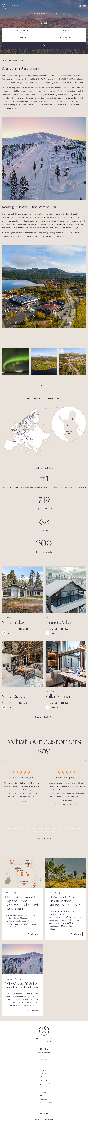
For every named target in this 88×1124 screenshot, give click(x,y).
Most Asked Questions (44, 1102)
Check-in (23, 37)
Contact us (44, 1059)
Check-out (65, 37)
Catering (44, 1099)
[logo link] (44, 1034)
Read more (33, 934)
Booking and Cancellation (43, 1084)
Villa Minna (57, 696)
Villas (44, 1092)
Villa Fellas (13, 622)
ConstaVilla (58, 622)
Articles (44, 1077)
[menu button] (84, 6)
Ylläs (6, 617)
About (44, 1073)
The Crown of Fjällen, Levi (66, 777)
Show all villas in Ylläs (44, 717)
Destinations (13, 60)
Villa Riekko (15, 696)
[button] (41, 385)
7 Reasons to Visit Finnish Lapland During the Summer (64, 901)
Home (4, 60)
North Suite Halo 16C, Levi (21, 777)
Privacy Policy (44, 1080)
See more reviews (44, 838)
